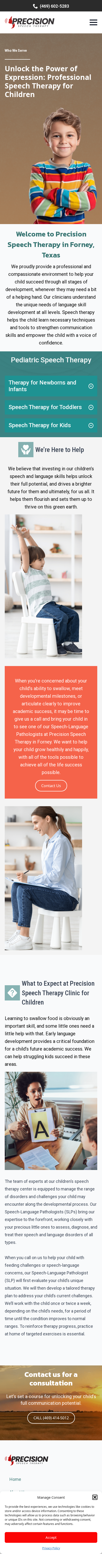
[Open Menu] (93, 22)
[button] (95, 1497)
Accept (51, 1537)
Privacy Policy (51, 1548)
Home (15, 1479)
